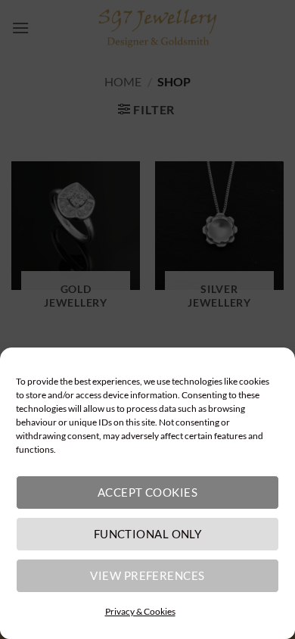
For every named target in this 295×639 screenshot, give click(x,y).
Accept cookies (147, 492)
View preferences (147, 575)
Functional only (148, 534)
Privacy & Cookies (140, 611)
